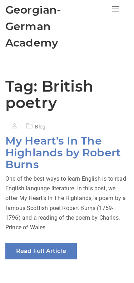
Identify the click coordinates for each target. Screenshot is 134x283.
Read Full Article (41, 251)
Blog (40, 127)
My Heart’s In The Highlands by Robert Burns (63, 152)
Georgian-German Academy (33, 26)
